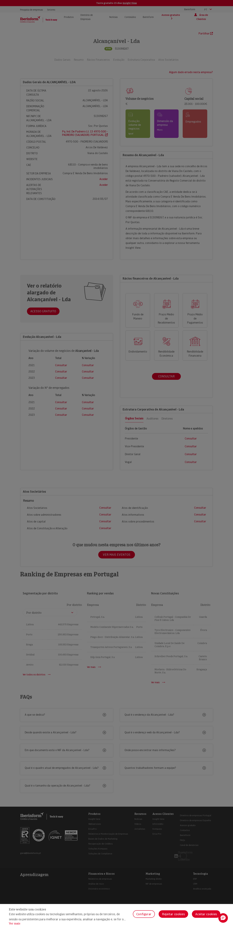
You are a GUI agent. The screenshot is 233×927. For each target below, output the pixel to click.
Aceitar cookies (206, 914)
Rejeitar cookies (173, 914)
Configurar (143, 914)
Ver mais (14, 923)
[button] (223, 918)
